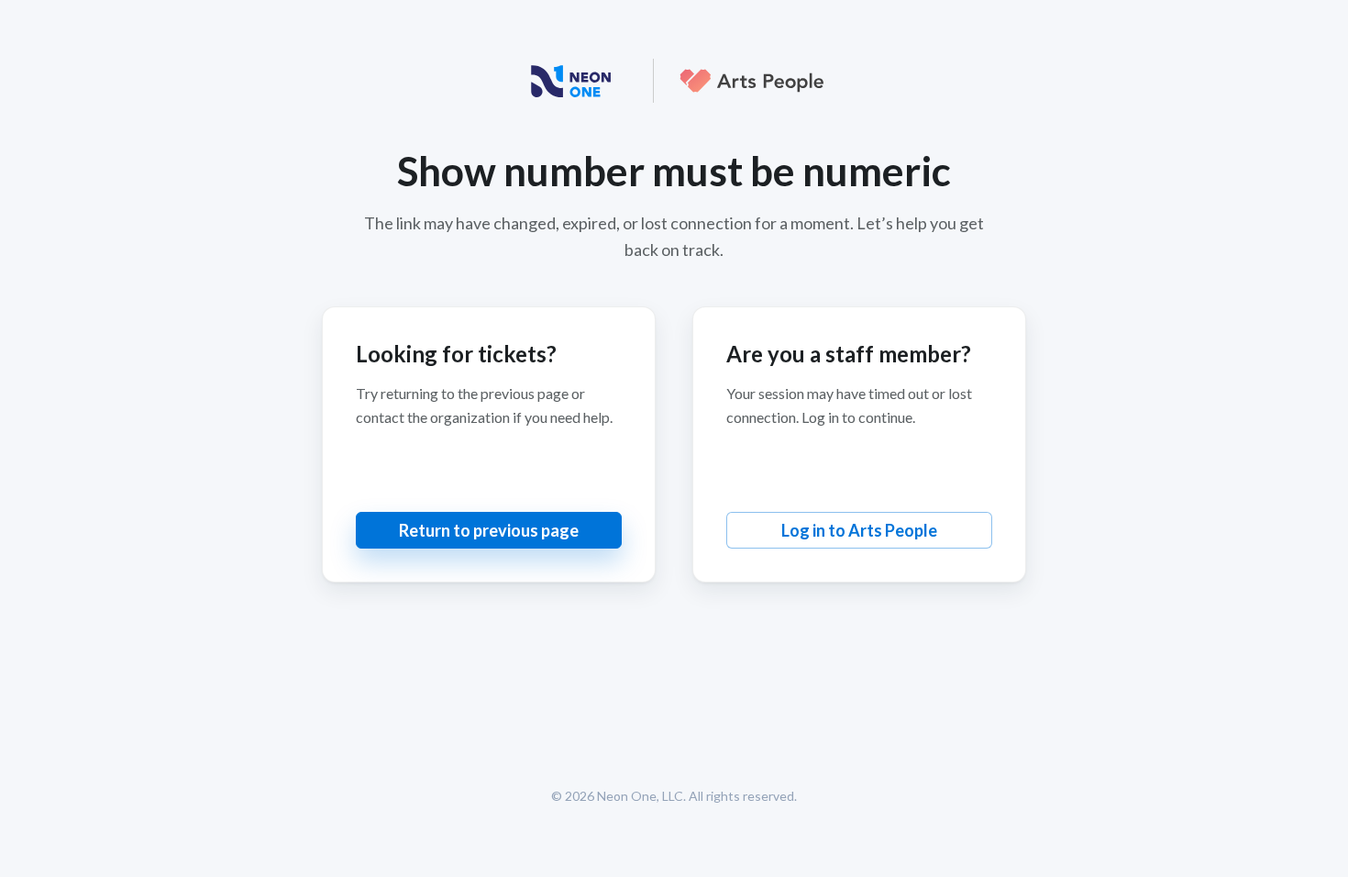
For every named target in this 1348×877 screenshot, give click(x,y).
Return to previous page (489, 530)
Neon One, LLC (640, 796)
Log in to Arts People (859, 530)
